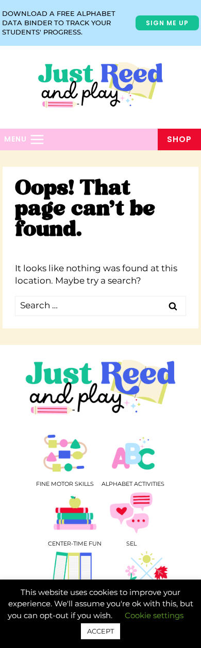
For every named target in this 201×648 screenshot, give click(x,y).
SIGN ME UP (167, 23)
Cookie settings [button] (154, 615)
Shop (179, 139)
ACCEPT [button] (100, 631)
